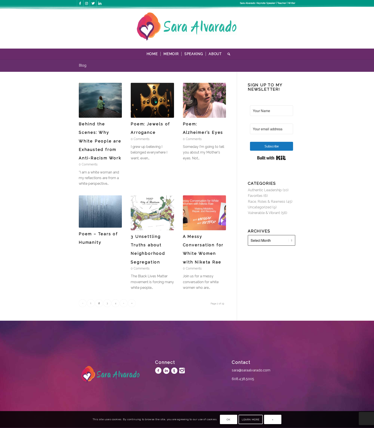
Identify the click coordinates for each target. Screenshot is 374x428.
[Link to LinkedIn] (100, 3)
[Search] (228, 54)
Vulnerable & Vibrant (264, 213)
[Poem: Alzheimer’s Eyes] (204, 100)
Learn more (251, 419)
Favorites (255, 196)
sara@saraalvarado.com (251, 370)
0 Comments (88, 164)
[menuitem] (152, 54)
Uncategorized (259, 207)
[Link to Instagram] (87, 3)
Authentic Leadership (265, 190)
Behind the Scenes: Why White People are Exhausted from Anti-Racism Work (100, 141)
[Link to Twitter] (93, 3)
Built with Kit (271, 158)
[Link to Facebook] (80, 3)
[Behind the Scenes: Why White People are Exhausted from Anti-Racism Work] (100, 100)
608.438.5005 (243, 379)
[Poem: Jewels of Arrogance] (152, 100)
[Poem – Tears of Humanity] (100, 211)
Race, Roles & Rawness (266, 201)
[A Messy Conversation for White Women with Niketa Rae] (204, 212)
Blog (82, 65)
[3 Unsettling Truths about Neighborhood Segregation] (152, 212)
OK (228, 419)
